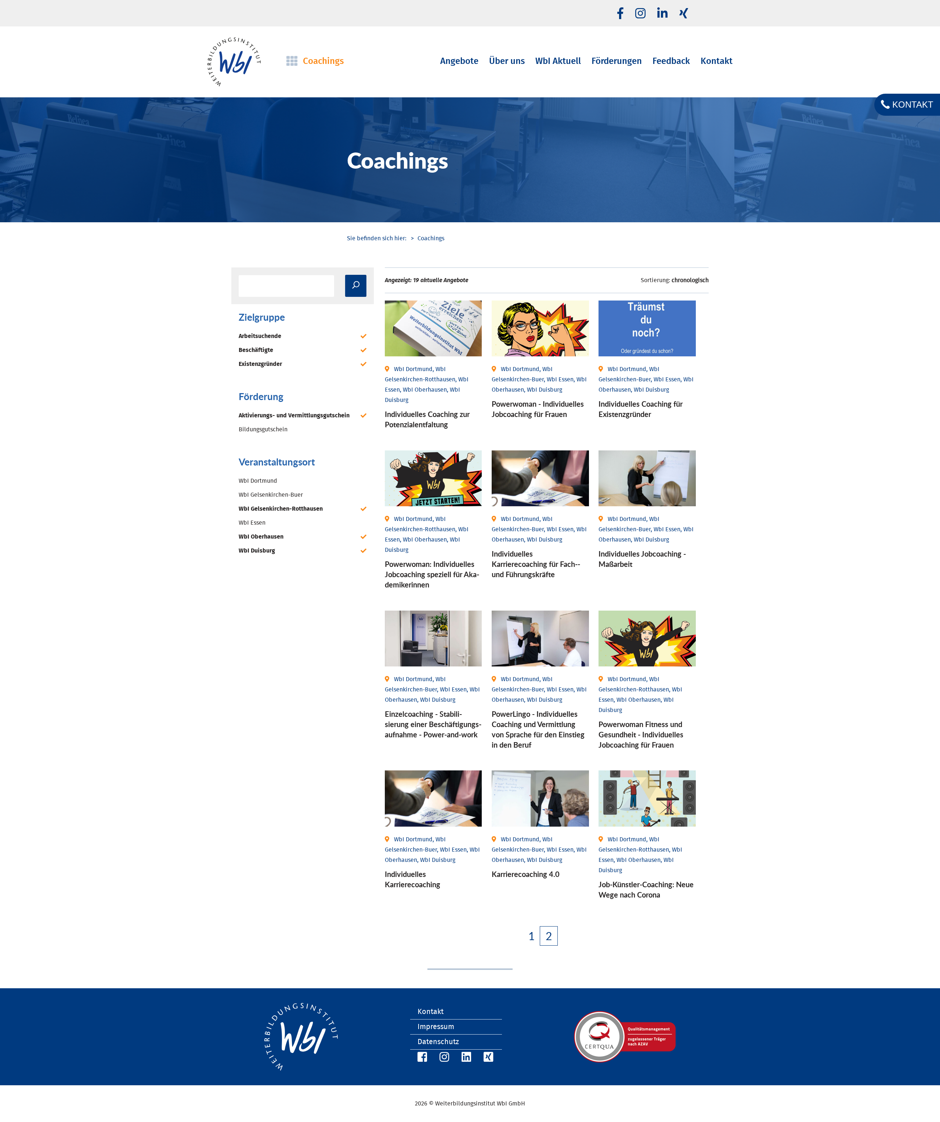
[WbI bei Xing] (683, 14)
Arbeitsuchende (260, 336)
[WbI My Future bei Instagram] (640, 14)
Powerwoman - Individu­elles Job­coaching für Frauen (538, 409)
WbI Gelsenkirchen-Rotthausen (281, 509)
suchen (355, 286)
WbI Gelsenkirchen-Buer (271, 495)
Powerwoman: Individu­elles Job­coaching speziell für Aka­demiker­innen (432, 574)
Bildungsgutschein (263, 429)
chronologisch (690, 280)
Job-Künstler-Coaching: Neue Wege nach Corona (646, 889)
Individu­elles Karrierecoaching (412, 879)
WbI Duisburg (257, 551)
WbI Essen (252, 523)
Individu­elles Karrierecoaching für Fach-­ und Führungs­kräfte (536, 564)
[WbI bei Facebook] (421, 1058)
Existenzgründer (260, 364)
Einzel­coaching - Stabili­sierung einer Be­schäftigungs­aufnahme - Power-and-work (433, 724)
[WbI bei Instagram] (443, 1058)
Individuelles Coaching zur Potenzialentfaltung (427, 419)
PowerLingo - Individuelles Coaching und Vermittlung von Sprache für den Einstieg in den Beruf (538, 729)
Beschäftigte (256, 350)
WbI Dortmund (258, 481)
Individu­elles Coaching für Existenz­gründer (641, 409)
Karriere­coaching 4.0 (526, 874)
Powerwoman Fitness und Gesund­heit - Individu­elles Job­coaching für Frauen (641, 734)
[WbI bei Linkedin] (662, 14)
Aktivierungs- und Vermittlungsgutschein (294, 415)
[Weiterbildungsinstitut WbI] (376, 238)
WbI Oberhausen (261, 537)
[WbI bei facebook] (620, 14)
